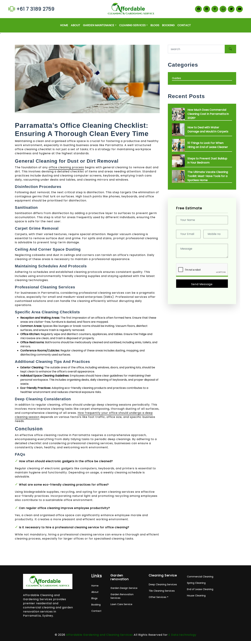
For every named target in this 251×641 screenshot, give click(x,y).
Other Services (157, 597)
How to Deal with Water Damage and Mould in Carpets (207, 129)
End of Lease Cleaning (200, 589)
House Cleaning (196, 595)
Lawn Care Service (121, 604)
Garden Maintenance (98, 25)
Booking (168, 25)
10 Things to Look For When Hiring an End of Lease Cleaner (207, 145)
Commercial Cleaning (200, 576)
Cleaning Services (132, 25)
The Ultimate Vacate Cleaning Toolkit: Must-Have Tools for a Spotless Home (207, 176)
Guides (176, 78)
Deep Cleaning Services (163, 584)
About (75, 25)
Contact (184, 25)
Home (64, 25)
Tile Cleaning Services (162, 590)
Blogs (154, 25)
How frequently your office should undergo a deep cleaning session (84, 415)
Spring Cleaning (196, 583)
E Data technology (182, 635)
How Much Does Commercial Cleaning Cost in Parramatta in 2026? (208, 114)
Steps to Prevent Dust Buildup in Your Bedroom (207, 160)
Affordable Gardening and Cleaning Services (99, 635)
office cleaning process (66, 167)
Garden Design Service (123, 588)
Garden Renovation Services (122, 596)
